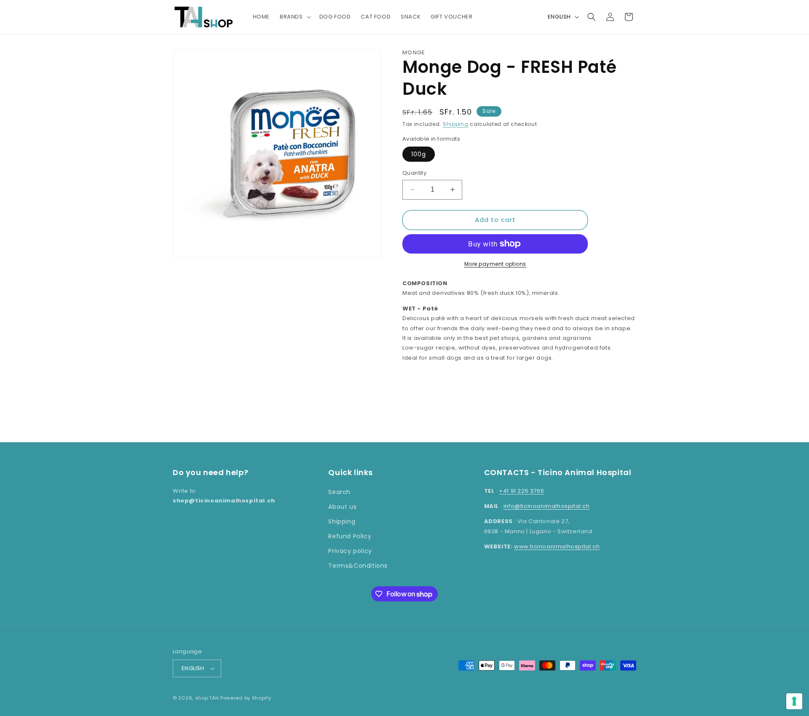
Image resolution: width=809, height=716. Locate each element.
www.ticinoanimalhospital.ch (557, 546)
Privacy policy (350, 551)
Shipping (456, 124)
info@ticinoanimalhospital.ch (547, 506)
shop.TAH (207, 698)
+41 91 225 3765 (521, 491)
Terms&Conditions (358, 565)
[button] (294, 17)
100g (418, 154)
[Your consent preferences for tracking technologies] (794, 701)
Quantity (414, 173)
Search (339, 492)
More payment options (495, 263)
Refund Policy (349, 536)
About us (342, 506)
